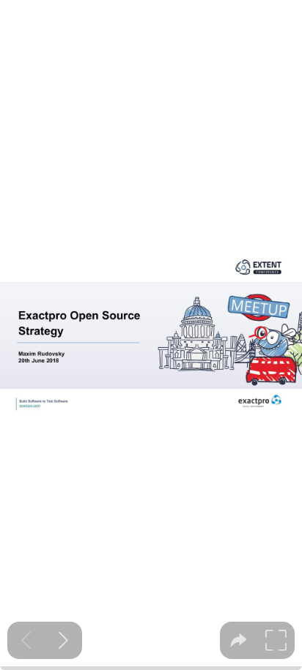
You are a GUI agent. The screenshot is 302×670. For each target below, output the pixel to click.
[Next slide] (63, 640)
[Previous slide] (26, 640)
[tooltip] (238, 640)
